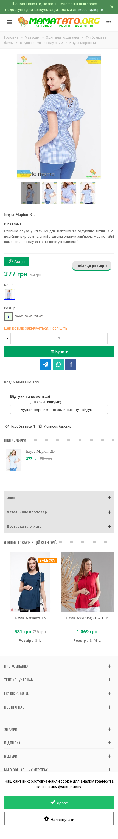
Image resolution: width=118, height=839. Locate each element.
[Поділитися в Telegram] (45, 364)
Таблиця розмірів (92, 266)
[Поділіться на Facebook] (70, 364)
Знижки (10, 729)
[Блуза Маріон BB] (13, 460)
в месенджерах (89, 9)
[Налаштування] (108, 22)
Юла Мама (12, 224)
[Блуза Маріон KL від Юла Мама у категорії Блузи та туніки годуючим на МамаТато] (30, 193)
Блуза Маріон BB (40, 451)
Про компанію (16, 666)
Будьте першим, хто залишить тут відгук (57, 409)
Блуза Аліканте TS (30, 618)
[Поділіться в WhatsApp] (58, 364)
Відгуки (10, 756)
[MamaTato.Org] (59, 21)
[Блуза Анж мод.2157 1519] (87, 582)
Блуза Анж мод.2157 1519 (87, 618)
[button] (59, 498)
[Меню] (9, 22)
